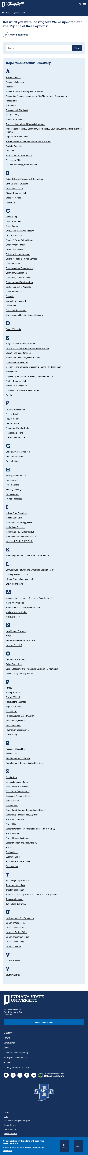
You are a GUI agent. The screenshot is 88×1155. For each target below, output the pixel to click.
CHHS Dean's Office (14, 249)
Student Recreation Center (17, 838)
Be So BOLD (9, 1062)
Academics (10, 86)
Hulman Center (12, 494)
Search (77, 48)
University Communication (17, 936)
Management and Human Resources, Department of (28, 598)
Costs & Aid (11, 305)
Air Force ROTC (12, 114)
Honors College (12, 484)
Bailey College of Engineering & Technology (24, 179)
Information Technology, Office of (20, 522)
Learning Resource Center (17, 574)
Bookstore (10, 202)
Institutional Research (15, 527)
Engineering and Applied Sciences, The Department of (29, 376)
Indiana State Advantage (16, 513)
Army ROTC (11, 150)
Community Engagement (16, 272)
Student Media (12, 833)
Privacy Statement (10, 1129)
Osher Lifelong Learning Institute (20, 673)
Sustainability (12, 852)
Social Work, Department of (17, 791)
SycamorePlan (12, 866)
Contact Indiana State (44, 1022)
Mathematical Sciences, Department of (23, 607)
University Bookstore (15, 927)
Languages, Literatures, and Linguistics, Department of (29, 569)
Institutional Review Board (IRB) (20, 531)
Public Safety (11, 734)
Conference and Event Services (19, 282)
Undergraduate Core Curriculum (20, 918)
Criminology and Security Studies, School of (24, 315)
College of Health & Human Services (21, 258)
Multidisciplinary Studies (16, 612)
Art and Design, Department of (19, 155)
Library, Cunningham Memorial (19, 579)
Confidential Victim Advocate (18, 287)
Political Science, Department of (20, 715)
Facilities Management (15, 409)
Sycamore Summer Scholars (18, 861)
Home (8, 13)
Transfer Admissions (14, 899)
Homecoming (12, 480)
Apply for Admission (14, 146)
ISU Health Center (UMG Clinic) (19, 541)
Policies (6, 1112)
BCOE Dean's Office (14, 188)
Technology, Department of (17, 880)
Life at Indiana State (14, 583)
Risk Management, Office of (18, 758)
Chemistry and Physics (16, 244)
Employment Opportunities (15, 1057)
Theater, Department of (16, 889)
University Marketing (15, 941)
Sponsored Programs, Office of (19, 796)
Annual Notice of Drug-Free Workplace (17, 1121)
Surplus (9, 847)
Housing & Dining (13, 489)
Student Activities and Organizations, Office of (25, 810)
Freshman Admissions (15, 437)
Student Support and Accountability (21, 842)
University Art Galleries (16, 922)
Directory (8, 1032)
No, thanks (64, 1146)
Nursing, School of (14, 645)
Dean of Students (13, 329)
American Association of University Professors (25, 124)
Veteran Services (13, 960)
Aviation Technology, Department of (21, 164)
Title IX (6, 1116)
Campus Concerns (10, 1125)
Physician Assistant (14, 706)
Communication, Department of (19, 268)
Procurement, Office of (15, 720)
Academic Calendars (15, 82)
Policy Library (11, 711)
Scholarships (11, 777)
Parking (9, 687)
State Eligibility (12, 800)
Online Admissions (14, 664)
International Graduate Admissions (21, 536)
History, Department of (16, 475)
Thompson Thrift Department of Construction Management (31, 894)
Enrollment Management (16, 385)
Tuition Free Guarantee (16, 903)
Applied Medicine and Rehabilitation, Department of (28, 141)
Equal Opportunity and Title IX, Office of (23, 390)
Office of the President (15, 659)
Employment (11, 371)
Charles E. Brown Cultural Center (20, 240)
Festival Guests (12, 423)
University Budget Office (16, 932)
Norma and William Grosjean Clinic (21, 640)
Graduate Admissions (15, 456)
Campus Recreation (14, 221)
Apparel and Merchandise (17, 136)
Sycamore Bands (13, 856)
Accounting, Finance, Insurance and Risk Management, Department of (36, 96)
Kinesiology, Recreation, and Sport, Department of (27, 555)
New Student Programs (16, 631)
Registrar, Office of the (15, 749)
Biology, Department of (16, 193)
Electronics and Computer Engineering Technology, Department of (34, 366)
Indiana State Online (14, 517)
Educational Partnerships (17, 362)
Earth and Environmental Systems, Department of (27, 348)
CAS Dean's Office (14, 235)
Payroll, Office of (13, 697)
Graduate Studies (13, 461)
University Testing (13, 946)
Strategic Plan (12, 805)
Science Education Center (17, 782)
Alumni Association (14, 119)
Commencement (13, 263)
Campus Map (11, 216)
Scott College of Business (17, 786)
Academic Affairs (13, 77)
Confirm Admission (14, 291)
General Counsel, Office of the (19, 451)
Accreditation (12, 100)
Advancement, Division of (17, 110)
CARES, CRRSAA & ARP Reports (20, 230)
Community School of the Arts (19, 277)
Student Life (11, 824)
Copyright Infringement (16, 301)
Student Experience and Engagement (22, 814)
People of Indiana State (16, 701)
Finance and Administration (18, 428)
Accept (78, 1146)
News (8, 635)
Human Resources (14, 498)
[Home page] (3, 12)
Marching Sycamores (15, 602)
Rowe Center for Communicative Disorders (24, 763)
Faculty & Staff (12, 414)
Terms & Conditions (10, 1133)
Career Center (12, 226)
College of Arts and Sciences (18, 254)
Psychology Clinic (13, 725)
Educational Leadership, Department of (23, 357)
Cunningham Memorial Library (17, 1067)
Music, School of (13, 616)
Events (9, 395)
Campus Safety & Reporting (16, 1052)
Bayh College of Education (17, 183)
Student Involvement (15, 819)
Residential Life (12, 753)
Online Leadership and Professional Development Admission (32, 668)
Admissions (11, 105)
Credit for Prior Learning (16, 310)
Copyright (10, 296)
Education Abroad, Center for (18, 352)
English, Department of (16, 381)
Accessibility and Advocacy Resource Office (24, 91)
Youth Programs (13, 974)
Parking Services (13, 692)
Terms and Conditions (15, 885)
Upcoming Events (19, 13)
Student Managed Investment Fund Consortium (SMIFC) (30, 828)
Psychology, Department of (17, 729)
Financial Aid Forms (14, 432)
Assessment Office (14, 160)
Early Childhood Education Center (20, 343)
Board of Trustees (13, 197)
